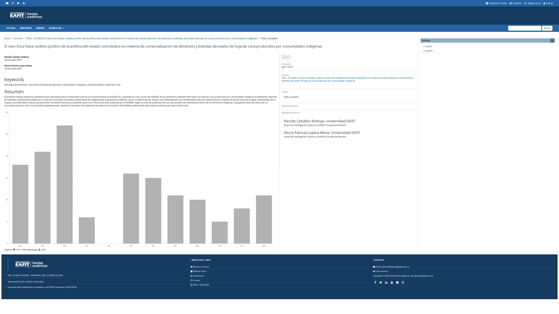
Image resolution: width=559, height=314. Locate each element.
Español (516, 3)
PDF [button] (287, 57)
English (428, 46)
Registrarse (534, 3)
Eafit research (381, 271)
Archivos (26, 28)
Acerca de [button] (55, 28)
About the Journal (201, 267)
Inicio (7, 38)
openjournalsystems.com (422, 276)
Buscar (547, 28)
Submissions (198, 276)
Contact (196, 280)
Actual (11, 28)
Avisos (40, 28)
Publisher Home (498, 3)
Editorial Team (199, 271)
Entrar (549, 3)
